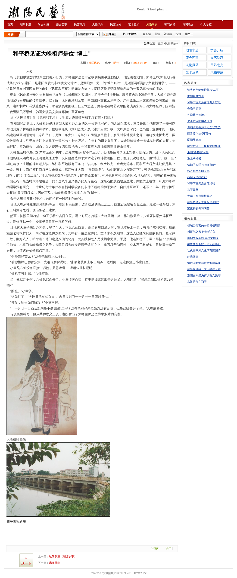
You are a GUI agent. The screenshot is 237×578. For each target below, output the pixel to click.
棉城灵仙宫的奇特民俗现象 (204, 225)
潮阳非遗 (25, 24)
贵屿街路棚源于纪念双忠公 (204, 127)
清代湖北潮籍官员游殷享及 (204, 263)
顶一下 (26, 563)
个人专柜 (206, 24)
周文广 (189, 34)
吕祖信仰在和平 (197, 281)
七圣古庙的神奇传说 (199, 121)
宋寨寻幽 (54, 562)
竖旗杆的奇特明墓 (198, 208)
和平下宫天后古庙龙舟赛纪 (204, 102)
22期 (178, 34)
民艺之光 (115, 24)
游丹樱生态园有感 (198, 171)
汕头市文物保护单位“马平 (203, 90)
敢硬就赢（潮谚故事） (63, 556)
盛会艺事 (61, 24)
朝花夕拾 (169, 24)
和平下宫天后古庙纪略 (201, 183)
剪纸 (157, 34)
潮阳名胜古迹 (195, 96)
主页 (160, 43)
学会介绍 (43, 24)
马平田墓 (192, 189)
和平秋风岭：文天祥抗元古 (204, 269)
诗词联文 (187, 24)
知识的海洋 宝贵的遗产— (202, 164)
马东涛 (147, 34)
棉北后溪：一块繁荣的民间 (204, 146)
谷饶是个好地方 (197, 114)
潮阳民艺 (111, 573)
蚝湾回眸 (192, 256)
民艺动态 (79, 24)
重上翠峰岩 (194, 158)
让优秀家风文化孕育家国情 (204, 250)
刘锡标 (168, 34)
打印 (155, 548)
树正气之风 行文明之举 (201, 231)
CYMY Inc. (140, 573)
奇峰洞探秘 (194, 108)
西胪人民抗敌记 (197, 177)
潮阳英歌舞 (194, 139)
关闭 (169, 548)
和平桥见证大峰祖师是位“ (203, 202)
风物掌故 (151, 24)
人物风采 (97, 24)
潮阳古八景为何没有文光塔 (204, 275)
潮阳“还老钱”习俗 (198, 152)
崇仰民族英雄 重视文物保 (202, 238)
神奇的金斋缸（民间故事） (204, 244)
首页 (10, 24)
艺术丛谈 (133, 24)
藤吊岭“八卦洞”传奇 (199, 133)
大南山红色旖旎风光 (199, 196)
